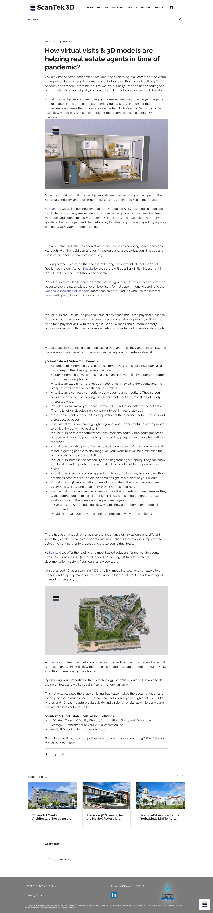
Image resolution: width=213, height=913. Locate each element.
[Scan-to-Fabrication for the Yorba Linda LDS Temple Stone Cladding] (160, 795)
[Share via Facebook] (46, 754)
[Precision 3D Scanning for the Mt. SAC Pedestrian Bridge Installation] (107, 795)
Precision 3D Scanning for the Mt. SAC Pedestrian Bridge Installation (105, 816)
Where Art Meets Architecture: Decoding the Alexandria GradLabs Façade (51, 816)
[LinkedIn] (114, 895)
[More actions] (166, 41)
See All (181, 776)
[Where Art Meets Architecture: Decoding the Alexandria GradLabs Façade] (52, 795)
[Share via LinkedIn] (62, 754)
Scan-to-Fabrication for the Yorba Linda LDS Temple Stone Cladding (159, 816)
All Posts (33, 19)
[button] (180, 19)
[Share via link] (71, 754)
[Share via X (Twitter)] (54, 754)
